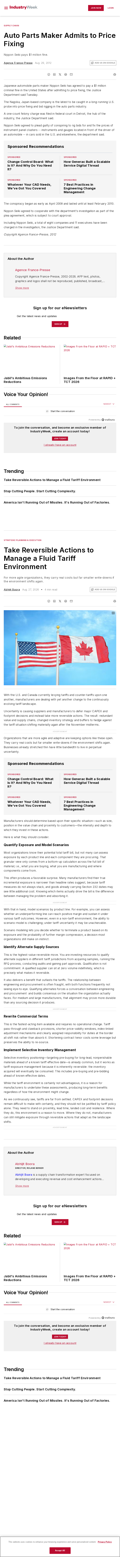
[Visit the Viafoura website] (108, 419)
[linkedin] (54, 74)
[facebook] (48, 74)
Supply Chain (11, 25)
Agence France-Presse (18, 62)
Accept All (60, 1550)
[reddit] (65, 74)
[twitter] (60, 74)
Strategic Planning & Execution (22, 540)
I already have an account (60, 444)
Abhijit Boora (12, 589)
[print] (114, 74)
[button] (6, 8)
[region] (60, 412)
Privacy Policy (105, 1542)
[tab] (13, 404)
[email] (71, 74)
